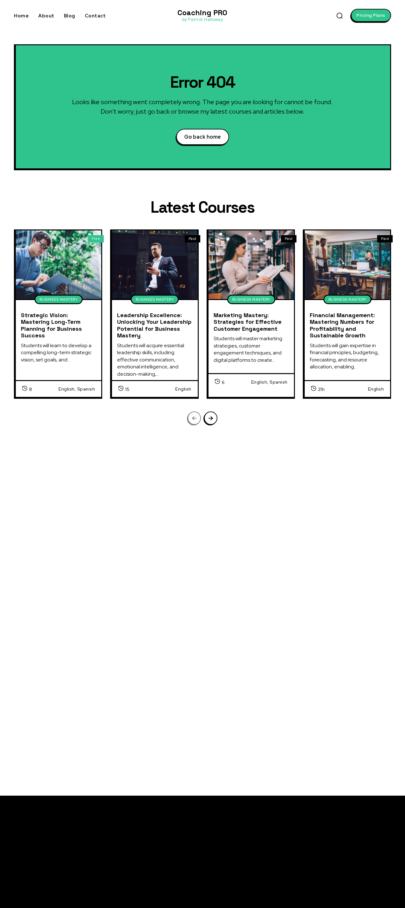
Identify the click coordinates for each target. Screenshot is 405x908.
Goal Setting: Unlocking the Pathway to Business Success (141, 696)
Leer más (107, 552)
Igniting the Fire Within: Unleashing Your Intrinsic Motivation (137, 529)
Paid (192, 238)
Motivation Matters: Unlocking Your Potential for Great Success (336, 613)
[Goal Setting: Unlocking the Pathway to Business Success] (51, 702)
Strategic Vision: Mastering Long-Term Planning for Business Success (51, 325)
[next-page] (210, 418)
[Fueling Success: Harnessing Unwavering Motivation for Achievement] (51, 618)
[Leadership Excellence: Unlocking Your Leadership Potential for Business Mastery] (154, 264)
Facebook (347, 842)
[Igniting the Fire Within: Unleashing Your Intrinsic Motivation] (51, 535)
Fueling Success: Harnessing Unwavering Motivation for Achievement (144, 613)
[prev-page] (194, 418)
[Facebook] (330, 843)
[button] (339, 15)
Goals (19, 675)
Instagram (348, 854)
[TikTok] (330, 878)
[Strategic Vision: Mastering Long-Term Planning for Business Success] (58, 264)
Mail (341, 866)
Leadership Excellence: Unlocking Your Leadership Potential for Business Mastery (154, 325)
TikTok (344, 877)
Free (96, 238)
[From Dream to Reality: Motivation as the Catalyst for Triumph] (245, 702)
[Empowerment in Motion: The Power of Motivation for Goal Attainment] (245, 535)
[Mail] (330, 866)
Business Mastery (59, 299)
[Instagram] (330, 854)
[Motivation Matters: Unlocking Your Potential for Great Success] (245, 618)
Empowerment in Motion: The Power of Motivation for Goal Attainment (336, 529)
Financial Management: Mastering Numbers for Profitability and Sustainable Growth (342, 325)
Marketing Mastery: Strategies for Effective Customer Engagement (248, 321)
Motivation (24, 507)
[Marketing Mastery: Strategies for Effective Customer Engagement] (251, 264)
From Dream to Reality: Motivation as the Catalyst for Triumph (334, 696)
